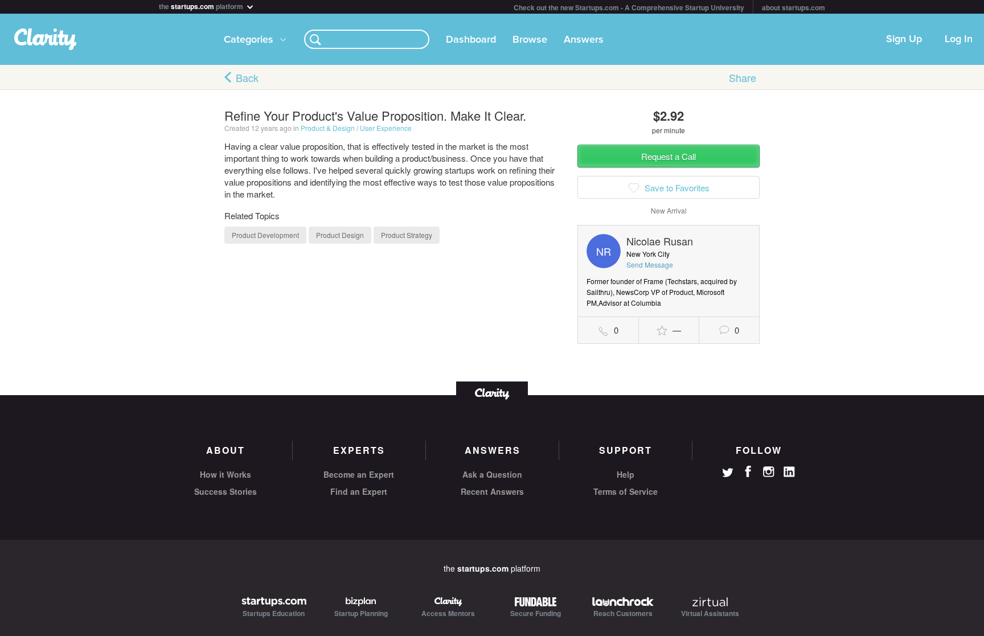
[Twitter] (727, 473)
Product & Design (328, 128)
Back (247, 77)
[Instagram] (768, 472)
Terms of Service (625, 491)
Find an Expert (358, 491)
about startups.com (793, 7)
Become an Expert (358, 474)
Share (742, 77)
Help (625, 474)
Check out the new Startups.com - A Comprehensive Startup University (629, 7)
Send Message (649, 264)
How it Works (225, 474)
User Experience (386, 128)
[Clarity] (492, 392)
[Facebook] (748, 471)
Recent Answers (492, 491)
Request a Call (668, 156)
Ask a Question (492, 474)
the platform (202, 5)
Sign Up (904, 39)
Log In (959, 39)
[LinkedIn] (789, 472)
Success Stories (225, 491)
